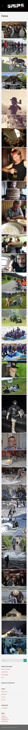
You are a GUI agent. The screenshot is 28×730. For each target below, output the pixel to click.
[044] (14, 317)
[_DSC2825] (14, 47)
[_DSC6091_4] (14, 560)
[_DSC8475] (14, 441)
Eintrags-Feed (4, 717)
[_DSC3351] (14, 646)
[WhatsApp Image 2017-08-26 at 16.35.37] (14, 121)
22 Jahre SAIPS (4, 672)
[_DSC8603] (14, 386)
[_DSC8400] (14, 475)
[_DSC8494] (14, 414)
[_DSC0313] (14, 81)
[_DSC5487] (14, 577)
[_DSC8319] (14, 492)
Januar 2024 (3, 694)
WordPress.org (4, 721)
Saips (2, 677)
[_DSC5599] (14, 594)
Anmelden (3, 716)
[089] (14, 282)
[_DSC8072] (14, 509)
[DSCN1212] (14, 137)
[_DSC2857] (14, 30)
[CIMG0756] (14, 190)
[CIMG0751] (14, 217)
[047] (14, 300)
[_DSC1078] (14, 64)
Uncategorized (4, 708)
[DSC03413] (14, 164)
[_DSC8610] (14, 369)
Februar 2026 (4, 691)
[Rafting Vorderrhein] (14, 334)
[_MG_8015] (14, 352)
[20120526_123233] (14, 243)
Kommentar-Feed (5, 719)
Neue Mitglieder (4, 674)
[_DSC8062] (14, 526)
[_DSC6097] (14, 543)
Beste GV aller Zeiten (5, 669)
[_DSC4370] (14, 629)
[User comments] (14, 263)
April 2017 (3, 699)
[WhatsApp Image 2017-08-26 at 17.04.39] (14, 102)
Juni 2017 (3, 697)
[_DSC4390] (14, 611)
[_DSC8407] (14, 458)
